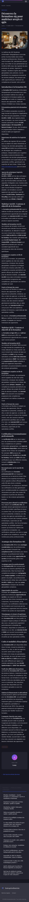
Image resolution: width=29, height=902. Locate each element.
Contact (14, 893)
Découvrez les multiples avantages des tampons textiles (13, 818)
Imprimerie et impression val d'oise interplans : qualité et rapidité (13, 802)
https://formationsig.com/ (9, 166)
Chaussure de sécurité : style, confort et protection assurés (14, 840)
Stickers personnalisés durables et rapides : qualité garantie (12, 813)
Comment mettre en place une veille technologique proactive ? (13, 861)
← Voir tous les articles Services (11, 774)
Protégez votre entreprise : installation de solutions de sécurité (13, 846)
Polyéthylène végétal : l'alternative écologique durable (12, 807)
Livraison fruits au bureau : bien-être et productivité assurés (14, 830)
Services (8, 5)
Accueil (3, 5)
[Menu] (25, 1)
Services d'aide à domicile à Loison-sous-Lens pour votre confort (13, 835)
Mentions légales (6, 893)
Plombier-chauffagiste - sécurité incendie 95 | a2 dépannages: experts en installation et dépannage (14, 796)
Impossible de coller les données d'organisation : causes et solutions (12, 856)
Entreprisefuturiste (12, 888)
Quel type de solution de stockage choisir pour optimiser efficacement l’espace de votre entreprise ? (13, 872)
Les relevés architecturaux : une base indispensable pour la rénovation (13, 851)
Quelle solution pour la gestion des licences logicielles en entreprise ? (12, 866)
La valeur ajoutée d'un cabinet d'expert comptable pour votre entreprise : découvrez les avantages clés (13, 824)
